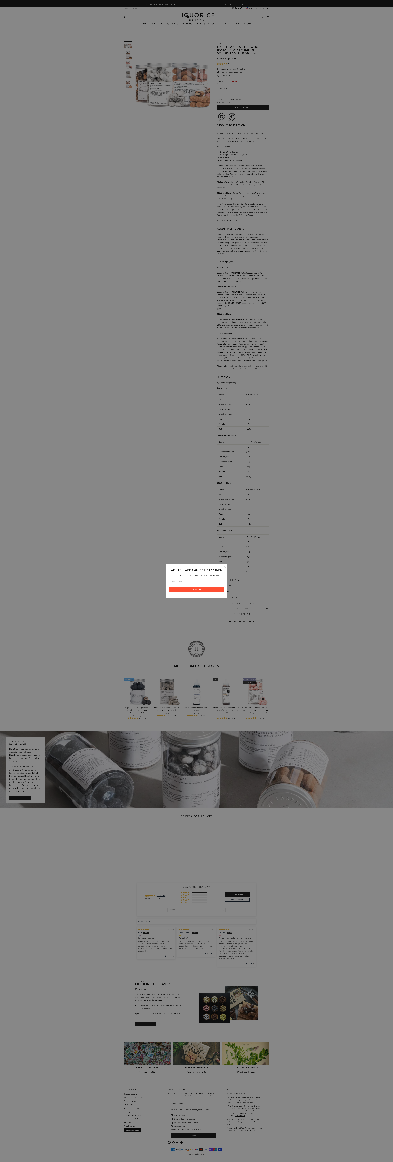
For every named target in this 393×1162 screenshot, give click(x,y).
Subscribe (196, 589)
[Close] (224, 566)
